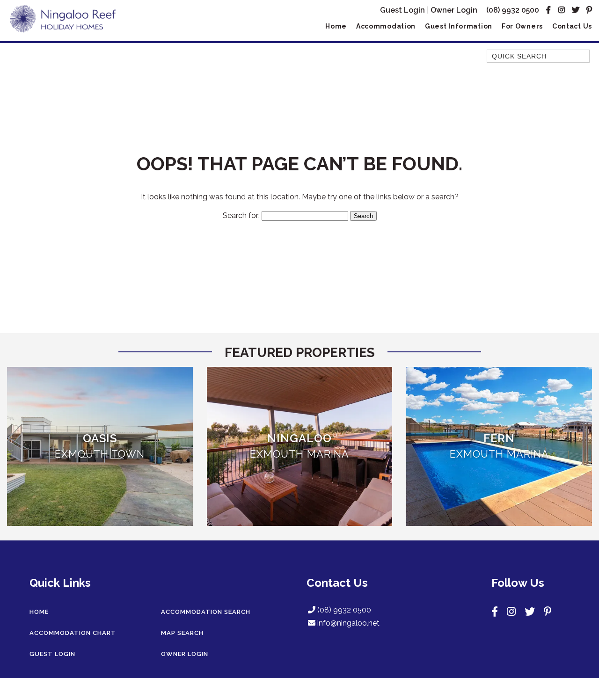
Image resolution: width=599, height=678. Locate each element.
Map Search (182, 632)
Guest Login (402, 10)
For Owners (522, 26)
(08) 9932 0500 (512, 10)
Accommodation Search (205, 611)
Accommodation (386, 26)
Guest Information (458, 26)
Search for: (241, 215)
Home (336, 26)
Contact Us (572, 26)
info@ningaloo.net (348, 623)
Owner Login (454, 10)
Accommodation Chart (72, 632)
